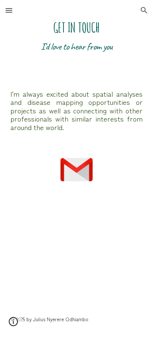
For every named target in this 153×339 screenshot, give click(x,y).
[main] (76, 44)
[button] (9, 10)
